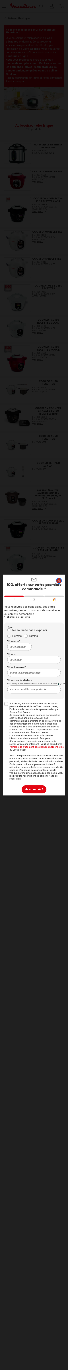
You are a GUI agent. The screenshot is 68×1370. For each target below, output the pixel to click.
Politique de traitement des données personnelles (36, 747)
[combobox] (19, 647)
